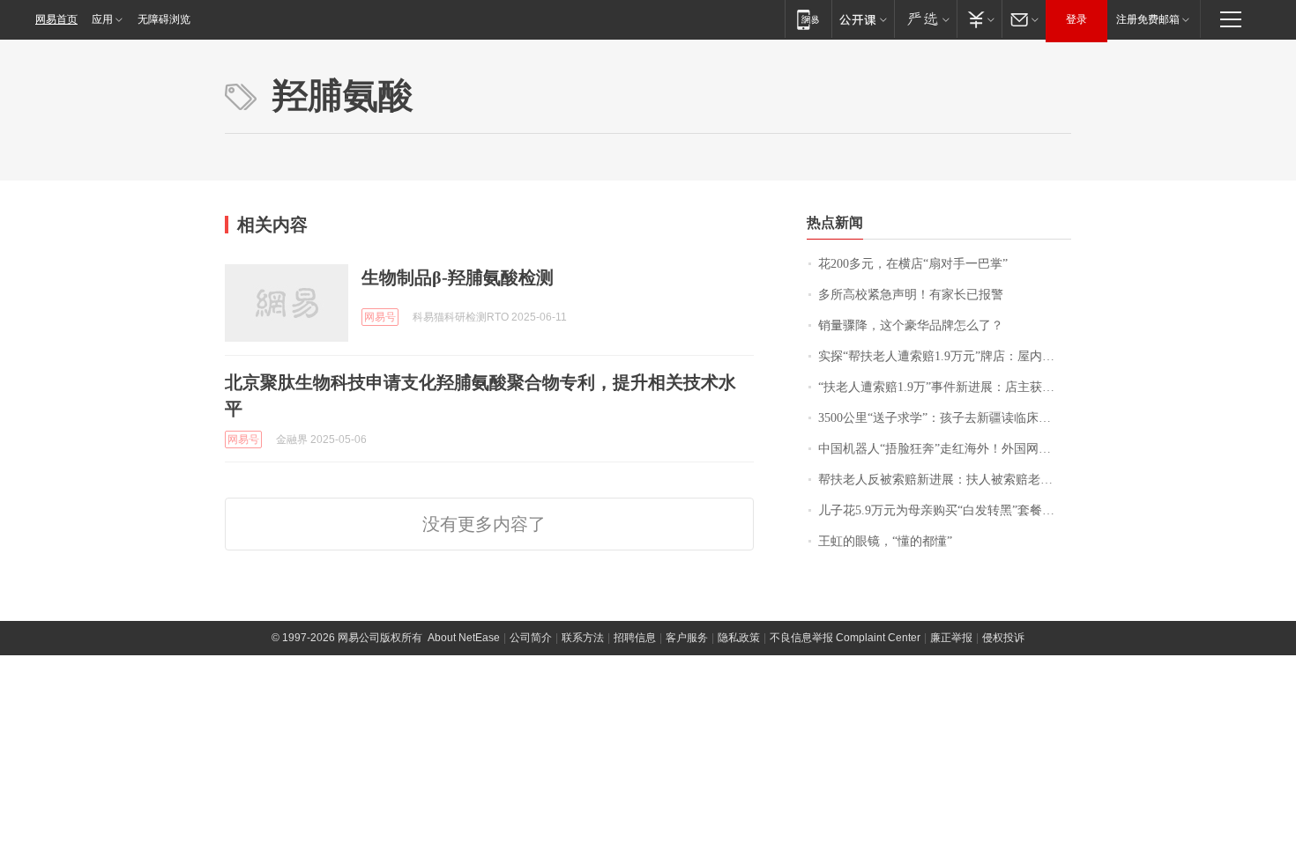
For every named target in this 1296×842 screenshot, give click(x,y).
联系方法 (583, 638)
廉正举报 (951, 638)
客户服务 (687, 638)
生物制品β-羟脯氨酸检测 (457, 277)
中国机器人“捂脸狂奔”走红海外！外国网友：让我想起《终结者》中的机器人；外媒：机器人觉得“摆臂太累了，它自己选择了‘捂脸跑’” (944, 448)
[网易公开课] (862, 19)
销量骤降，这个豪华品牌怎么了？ (910, 325)
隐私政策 (739, 638)
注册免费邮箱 (1148, 19)
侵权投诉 (1003, 638)
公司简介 (531, 638)
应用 (102, 19)
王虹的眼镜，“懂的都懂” (885, 541)
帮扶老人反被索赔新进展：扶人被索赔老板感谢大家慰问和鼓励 (944, 479)
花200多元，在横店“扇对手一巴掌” (913, 263)
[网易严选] (925, 19)
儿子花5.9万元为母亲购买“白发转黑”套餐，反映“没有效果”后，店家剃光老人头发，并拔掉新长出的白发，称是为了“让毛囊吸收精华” (944, 510)
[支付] (979, 19)
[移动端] (808, 19)
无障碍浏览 (164, 19)
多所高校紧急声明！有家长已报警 (910, 294)
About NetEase (464, 638)
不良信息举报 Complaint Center (845, 638)
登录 (1076, 19)
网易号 (380, 317)
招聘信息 (635, 638)
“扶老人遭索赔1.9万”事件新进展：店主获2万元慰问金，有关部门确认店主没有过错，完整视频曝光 (944, 387)
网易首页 (56, 19)
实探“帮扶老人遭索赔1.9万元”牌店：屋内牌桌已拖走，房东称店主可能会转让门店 (944, 356)
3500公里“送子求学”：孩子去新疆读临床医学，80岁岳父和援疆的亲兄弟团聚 (944, 418)
